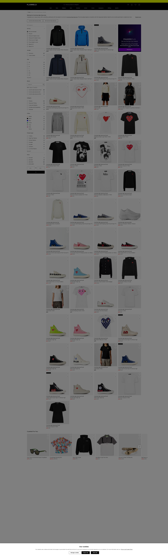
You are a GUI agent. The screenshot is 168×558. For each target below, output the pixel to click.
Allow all (95, 552)
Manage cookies (75, 552)
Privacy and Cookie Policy (127, 549)
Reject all (85, 552)
